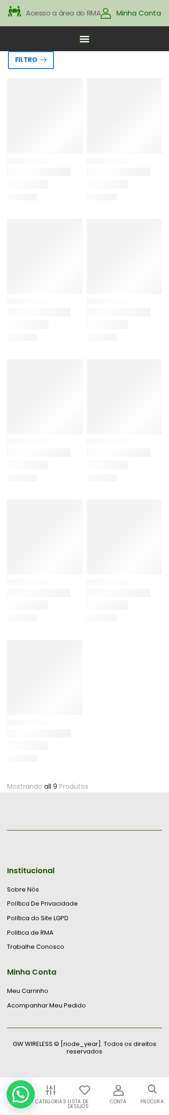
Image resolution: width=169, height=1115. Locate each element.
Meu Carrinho (27, 991)
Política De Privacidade (42, 903)
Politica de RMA (30, 933)
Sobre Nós (23, 889)
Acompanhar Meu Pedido (46, 1005)
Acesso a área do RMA (63, 13)
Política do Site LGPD (38, 918)
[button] (84, 38)
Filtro (26, 59)
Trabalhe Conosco (35, 947)
